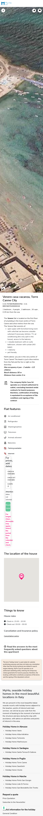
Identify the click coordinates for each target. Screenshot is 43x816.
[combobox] (8, 486)
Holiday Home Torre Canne (16, 762)
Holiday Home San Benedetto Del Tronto (21, 788)
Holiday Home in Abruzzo (15, 726)
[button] (8, 476)
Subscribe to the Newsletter (14, 802)
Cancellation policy (11, 636)
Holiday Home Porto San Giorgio (18, 780)
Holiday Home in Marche (14, 776)
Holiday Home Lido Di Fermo (16, 784)
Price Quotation (9, 798)
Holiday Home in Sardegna (15, 748)
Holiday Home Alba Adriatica (16, 734)
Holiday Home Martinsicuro (16, 742)
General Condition (10, 813)
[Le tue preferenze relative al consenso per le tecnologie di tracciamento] (4, 808)
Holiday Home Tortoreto (15, 738)
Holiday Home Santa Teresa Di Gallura (20, 752)
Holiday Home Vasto (13, 730)
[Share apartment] (34, 10)
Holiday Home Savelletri (15, 766)
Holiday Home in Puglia (14, 758)
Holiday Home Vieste (13, 770)
